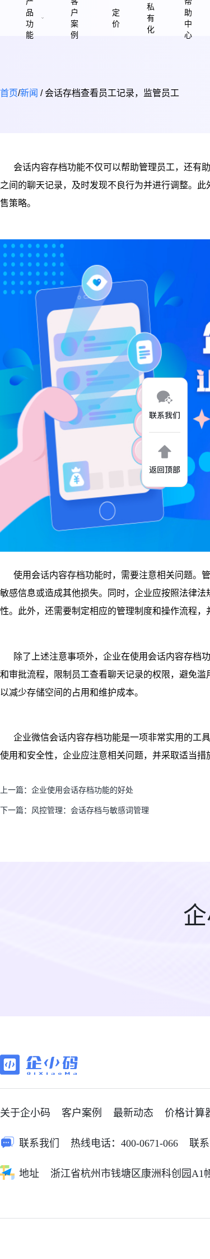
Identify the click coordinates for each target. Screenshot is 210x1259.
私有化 (151, 18)
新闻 (29, 93)
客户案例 (74, 18)
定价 (116, 18)
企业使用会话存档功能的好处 (82, 789)
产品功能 (30, 18)
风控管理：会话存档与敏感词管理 (90, 810)
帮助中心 (188, 18)
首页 (9, 93)
